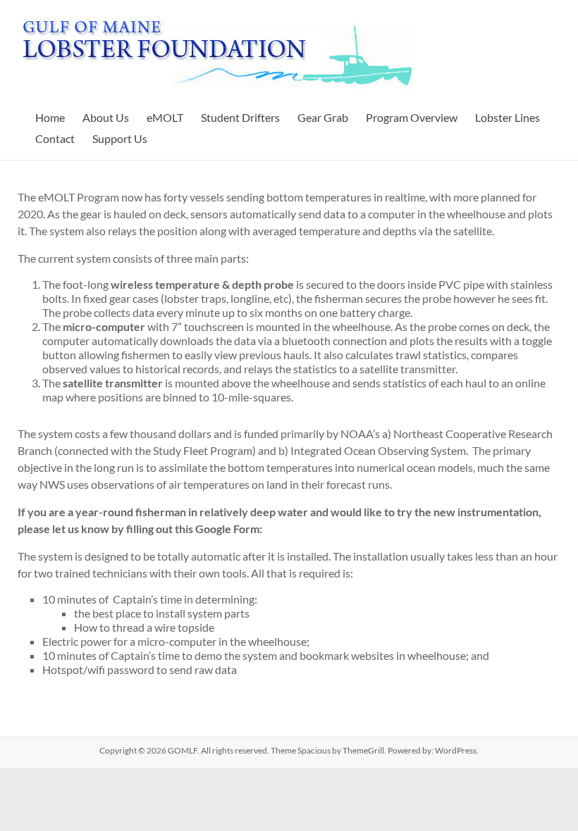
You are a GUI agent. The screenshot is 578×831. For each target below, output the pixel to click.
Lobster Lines (507, 117)
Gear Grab (322, 117)
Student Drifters (240, 117)
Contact (55, 138)
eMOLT (165, 117)
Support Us (119, 138)
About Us (105, 117)
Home (50, 117)
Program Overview (411, 117)
